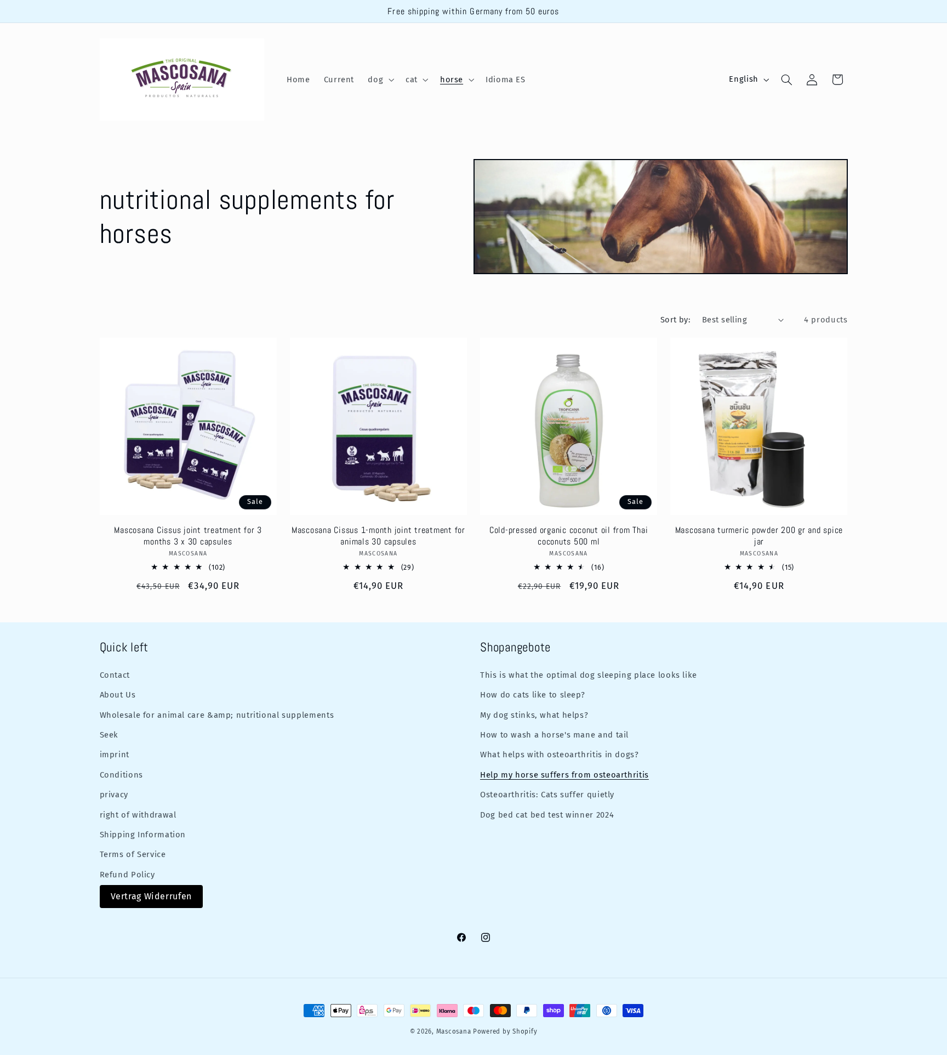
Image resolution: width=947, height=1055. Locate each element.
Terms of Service (133, 854)
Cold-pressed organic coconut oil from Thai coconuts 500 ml (568, 536)
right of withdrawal (138, 815)
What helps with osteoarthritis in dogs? (559, 754)
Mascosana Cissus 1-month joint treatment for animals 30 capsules (378, 536)
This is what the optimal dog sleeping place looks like (588, 675)
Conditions (121, 775)
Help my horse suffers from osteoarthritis (564, 775)
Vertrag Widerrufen (151, 896)
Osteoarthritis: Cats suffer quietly (547, 794)
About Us (118, 695)
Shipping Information (143, 835)
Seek (109, 735)
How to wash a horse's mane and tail (554, 735)
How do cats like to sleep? (532, 695)
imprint (114, 754)
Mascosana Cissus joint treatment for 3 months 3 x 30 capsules (188, 536)
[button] (380, 79)
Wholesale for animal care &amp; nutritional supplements (217, 715)
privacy (114, 794)
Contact (115, 675)
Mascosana (453, 1031)
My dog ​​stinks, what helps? (534, 715)
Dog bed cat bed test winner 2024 (547, 815)
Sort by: (675, 320)
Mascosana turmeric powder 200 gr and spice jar (759, 536)
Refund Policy (127, 875)
